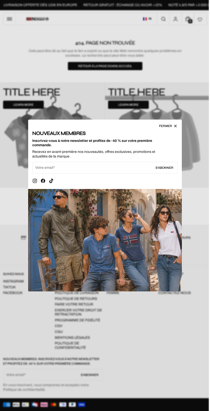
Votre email (42, 168)
